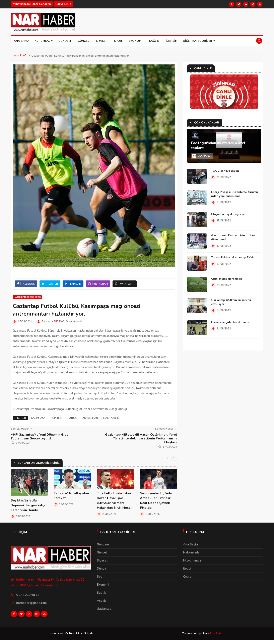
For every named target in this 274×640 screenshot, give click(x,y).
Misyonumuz (192, 560)
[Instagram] (252, 4)
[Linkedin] (245, 4)
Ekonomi (135, 41)
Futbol (72, 418)
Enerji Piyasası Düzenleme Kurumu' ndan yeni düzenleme (234, 194)
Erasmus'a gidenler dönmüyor (231, 322)
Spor (118, 41)
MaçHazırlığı (111, 418)
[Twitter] (238, 4)
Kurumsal (43, 41)
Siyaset (101, 41)
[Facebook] (231, 4)
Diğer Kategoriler (198, 41)
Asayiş (101, 601)
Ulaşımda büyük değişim (227, 214)
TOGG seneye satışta (225, 171)
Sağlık (154, 41)
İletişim (172, 41)
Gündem (64, 41)
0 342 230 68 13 (27, 595)
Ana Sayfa (21, 41)
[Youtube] (259, 4)
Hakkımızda (191, 552)
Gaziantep (104, 609)
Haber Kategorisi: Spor (27, 297)
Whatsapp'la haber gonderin (32, 4)
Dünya (101, 569)
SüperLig (56, 418)
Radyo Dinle (63, 4)
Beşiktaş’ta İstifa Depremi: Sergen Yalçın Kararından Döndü (29, 505)
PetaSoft (215, 633)
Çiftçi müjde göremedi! (226, 279)
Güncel (83, 41)
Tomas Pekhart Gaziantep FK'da (232, 257)
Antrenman (90, 418)
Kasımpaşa (38, 418)
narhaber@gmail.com (31, 603)
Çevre (187, 577)
